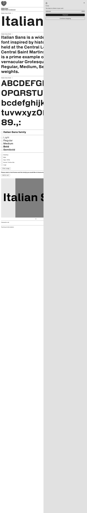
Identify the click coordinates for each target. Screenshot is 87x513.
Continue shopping (65, 18)
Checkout (65, 15)
